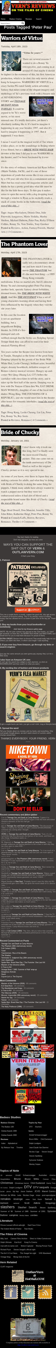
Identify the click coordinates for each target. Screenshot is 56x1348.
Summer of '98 (7, 1211)
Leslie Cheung (28, 412)
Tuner (3, 951)
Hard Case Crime (34, 1225)
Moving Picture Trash (44, 1246)
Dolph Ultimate (6, 1242)
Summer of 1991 (37, 1211)
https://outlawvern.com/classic (28, 1345)
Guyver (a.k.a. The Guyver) (11, 977)
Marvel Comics (48, 1191)
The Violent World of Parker (11, 1229)
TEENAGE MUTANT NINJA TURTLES (13, 104)
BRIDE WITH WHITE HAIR (38, 149)
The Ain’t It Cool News (9, 1253)
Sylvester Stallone (36, 1160)
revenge (18, 1199)
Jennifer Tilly (43, 510)
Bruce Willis (33, 1139)
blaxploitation (5, 1179)
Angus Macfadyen (16, 212)
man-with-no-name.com (9, 1246)
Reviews (29, 19)
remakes (6, 1199)
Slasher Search (27, 1207)
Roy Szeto (23, 416)
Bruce (17, 1179)
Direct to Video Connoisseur (40, 1239)
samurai (16, 1203)
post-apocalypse (48, 1195)
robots (28, 1199)
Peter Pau (34, 220)
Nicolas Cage (34, 1152)
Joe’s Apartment (7, 960)
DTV (31, 1127)
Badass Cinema (15, 19)
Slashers (38, 1127)
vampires (13, 1215)
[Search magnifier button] (22, 23)
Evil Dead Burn (7, 986)
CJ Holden (5, 890)
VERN (3, 834)
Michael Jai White (8, 1195)
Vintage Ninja (6, 1257)
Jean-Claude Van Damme (38, 1148)
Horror (30, 517)
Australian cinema (47, 1175)
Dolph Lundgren (35, 1143)
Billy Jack (4, 1239)
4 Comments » (40, 420)
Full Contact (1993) (15, 931)
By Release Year (7, 1148)
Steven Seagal (47, 1152)
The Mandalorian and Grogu (11, 988)
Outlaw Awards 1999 (9, 1131)
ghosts (9, 1191)
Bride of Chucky (20, 432)
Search (38, 19)
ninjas (38, 1195)
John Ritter (6, 513)
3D (1, 1175)
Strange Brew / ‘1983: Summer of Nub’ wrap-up (19, 969)
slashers (8, 1207)
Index (3, 1143)
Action (24, 227)
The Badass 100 (7, 1127)
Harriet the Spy (7, 998)
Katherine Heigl (22, 513)
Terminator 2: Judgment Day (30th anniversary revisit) (21, 958)
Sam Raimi (37, 1199)
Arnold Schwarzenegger (38, 1135)
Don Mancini (28, 510)
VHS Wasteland (45, 1253)
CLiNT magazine (7, 1267)
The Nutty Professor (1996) (11, 1007)
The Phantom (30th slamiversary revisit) (32, 859)
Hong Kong (13, 412)
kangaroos (17, 216)
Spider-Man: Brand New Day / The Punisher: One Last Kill (23, 962)
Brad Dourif (13, 510)
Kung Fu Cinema (30, 1242)
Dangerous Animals (8, 972)
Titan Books (28, 1229)
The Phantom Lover (24, 244)
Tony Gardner (42, 224)
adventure (9, 1175)
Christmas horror (22, 1183)
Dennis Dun (34, 212)
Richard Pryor (6, 1250)
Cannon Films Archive (19, 1239)
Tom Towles (27, 224)
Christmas (7, 1182)
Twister (4, 1000)
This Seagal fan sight (28, 1253)
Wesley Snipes (35, 1164)
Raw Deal (19, 881)
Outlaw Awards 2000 (9, 1135)
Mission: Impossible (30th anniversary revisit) (18, 995)
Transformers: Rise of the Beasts (13, 953)
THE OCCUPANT (27, 297)
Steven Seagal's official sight (24, 1250)
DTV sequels (41, 1187)
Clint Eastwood (46, 1139)
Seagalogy (50, 1203)
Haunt (3, 974)
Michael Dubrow (18, 220)
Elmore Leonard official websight (13, 1225)
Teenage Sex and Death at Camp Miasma (23, 818)
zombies (34, 1215)
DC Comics (4, 1187)
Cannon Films (49, 1179)
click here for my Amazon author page (28, 629)
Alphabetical (12, 1143)
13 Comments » (15, 231)
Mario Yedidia (31, 216)
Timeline (19, 1148)
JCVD (37, 1191)
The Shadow (6, 955)
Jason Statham (27, 1191)
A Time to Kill (6, 967)
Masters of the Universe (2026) (13, 965)
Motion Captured (27, 1246)
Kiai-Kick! (18, 1242)
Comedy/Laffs (18, 517)
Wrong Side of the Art (21, 1257)
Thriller (16, 521)
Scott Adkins (32, 1203)
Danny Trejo (50, 1183)
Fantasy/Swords (37, 227)
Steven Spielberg (35, 1156)
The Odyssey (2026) (9, 993)
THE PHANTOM (38, 270)
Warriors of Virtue (22, 38)
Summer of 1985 (21, 1211)
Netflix (19, 1195)
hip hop (16, 1191)
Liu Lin (41, 412)
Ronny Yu (15, 224)
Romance (26, 420)
